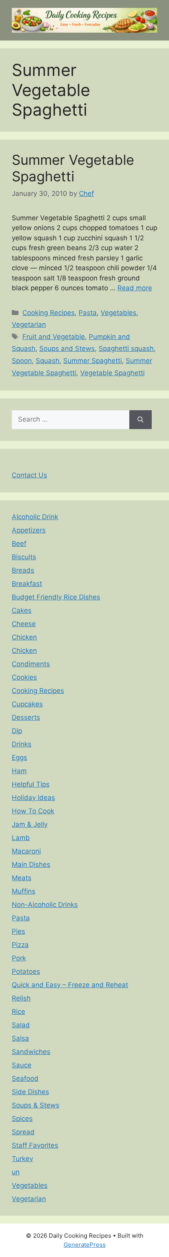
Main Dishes (31, 864)
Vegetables (118, 313)
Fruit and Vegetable (53, 337)
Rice (18, 1012)
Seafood (25, 1078)
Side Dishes (30, 1092)
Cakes (21, 610)
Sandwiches (31, 1052)
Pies (18, 931)
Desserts (26, 717)
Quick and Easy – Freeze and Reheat (70, 985)
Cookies (24, 677)
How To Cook (33, 811)
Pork (19, 958)
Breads (23, 570)
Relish (21, 998)
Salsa (20, 1038)
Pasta (88, 313)
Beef (19, 543)
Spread (23, 1132)
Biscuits (24, 557)
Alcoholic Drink (35, 517)
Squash (47, 361)
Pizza (20, 945)
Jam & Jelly (30, 824)
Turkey (22, 1159)
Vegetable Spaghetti (112, 373)
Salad (21, 1025)
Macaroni (26, 851)
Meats (21, 878)
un (16, 1172)
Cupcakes (27, 704)
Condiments (31, 664)
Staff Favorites (35, 1145)
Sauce (21, 1065)
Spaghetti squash (126, 348)
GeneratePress (85, 1244)
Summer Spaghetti (92, 361)
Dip (17, 731)
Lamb (21, 838)
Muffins (23, 891)
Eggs (19, 757)
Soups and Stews (67, 348)
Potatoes (26, 971)
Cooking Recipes (48, 313)
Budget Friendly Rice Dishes (56, 597)
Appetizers (29, 530)
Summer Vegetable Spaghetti (73, 167)
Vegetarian (29, 324)
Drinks (21, 744)
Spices (22, 1118)
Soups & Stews (35, 1105)
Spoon (22, 361)
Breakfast (27, 584)
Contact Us (29, 475)
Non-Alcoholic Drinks (45, 905)
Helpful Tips (31, 784)
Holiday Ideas (33, 798)
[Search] (140, 419)
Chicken (24, 637)
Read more (135, 288)
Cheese (24, 624)
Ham (19, 771)
